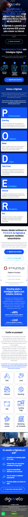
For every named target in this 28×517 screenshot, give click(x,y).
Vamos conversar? (15, 41)
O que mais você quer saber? (13, 489)
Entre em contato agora (15, 258)
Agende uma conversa (15, 80)
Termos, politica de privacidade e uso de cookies (14, 516)
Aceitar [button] (14, 513)
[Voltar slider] (1, 280)
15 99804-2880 (15, 504)
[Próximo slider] (26, 280)
